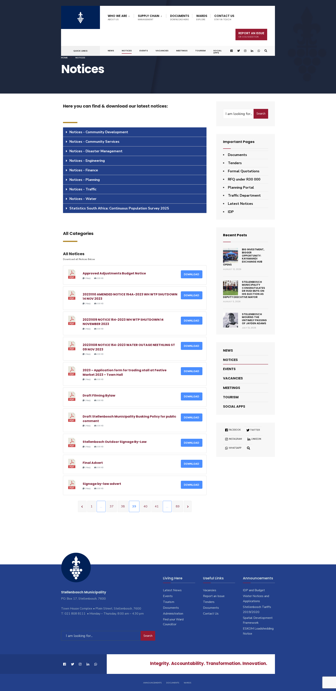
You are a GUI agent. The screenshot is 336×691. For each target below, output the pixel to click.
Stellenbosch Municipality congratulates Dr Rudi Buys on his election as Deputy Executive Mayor (244, 289)
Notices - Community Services (94, 141)
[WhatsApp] (259, 50)
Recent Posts (235, 235)
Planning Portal (241, 187)
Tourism (200, 50)
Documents (179, 17)
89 (178, 506)
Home (64, 57)
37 (112, 506)
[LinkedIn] (252, 50)
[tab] (134, 132)
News (111, 50)
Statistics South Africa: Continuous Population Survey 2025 (119, 208)
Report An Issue (251, 34)
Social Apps (217, 51)
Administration (173, 613)
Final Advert (93, 463)
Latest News (172, 590)
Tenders (235, 163)
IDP (231, 211)
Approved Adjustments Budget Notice (114, 273)
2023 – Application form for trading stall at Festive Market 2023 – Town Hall (124, 372)
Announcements (152, 682)
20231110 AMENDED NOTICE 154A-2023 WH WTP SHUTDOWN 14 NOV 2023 (130, 296)
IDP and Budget (254, 590)
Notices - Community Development (98, 132)
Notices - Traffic (82, 189)
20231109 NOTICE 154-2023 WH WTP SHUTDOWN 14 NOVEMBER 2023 (123, 321)
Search (260, 114)
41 (157, 506)
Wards (201, 17)
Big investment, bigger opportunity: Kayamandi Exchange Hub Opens (243, 257)
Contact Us (224, 17)
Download (191, 274)
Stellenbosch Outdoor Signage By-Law (115, 442)
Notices (127, 50)
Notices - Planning (84, 179)
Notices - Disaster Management (95, 151)
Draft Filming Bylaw (99, 395)
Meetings (181, 50)
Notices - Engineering (87, 160)
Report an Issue (214, 596)
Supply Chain (148, 17)
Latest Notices (240, 203)
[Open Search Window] (265, 50)
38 (123, 506)
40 (145, 506)
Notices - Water (82, 198)
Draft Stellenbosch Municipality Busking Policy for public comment (129, 418)
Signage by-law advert (102, 484)
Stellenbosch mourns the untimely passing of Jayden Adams (254, 318)
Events (143, 50)
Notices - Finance (83, 170)
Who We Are (117, 17)
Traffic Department (244, 195)
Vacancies (162, 50)
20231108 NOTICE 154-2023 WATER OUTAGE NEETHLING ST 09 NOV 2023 (129, 347)
